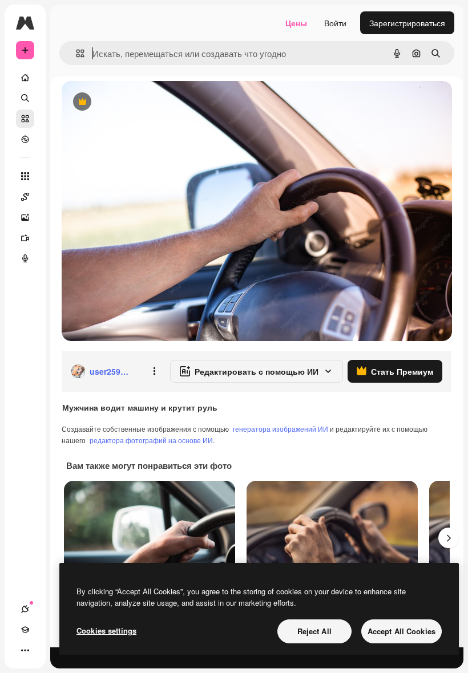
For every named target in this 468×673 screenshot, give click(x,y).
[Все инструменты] (25, 176)
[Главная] (25, 77)
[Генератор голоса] (25, 258)
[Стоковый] (25, 119)
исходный (138, 102)
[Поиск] (25, 98)
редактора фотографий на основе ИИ (151, 440)
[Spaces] (25, 197)
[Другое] (25, 650)
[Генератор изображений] (25, 217)
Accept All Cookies (401, 631)
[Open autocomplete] (75, 53)
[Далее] (448, 538)
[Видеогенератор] (25, 238)
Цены (296, 23)
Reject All (314, 631)
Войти (335, 23)
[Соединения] (25, 609)
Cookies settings (106, 630)
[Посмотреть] (25, 139)
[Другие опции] (154, 371)
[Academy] (25, 630)
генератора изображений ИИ (280, 428)
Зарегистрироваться (407, 23)
